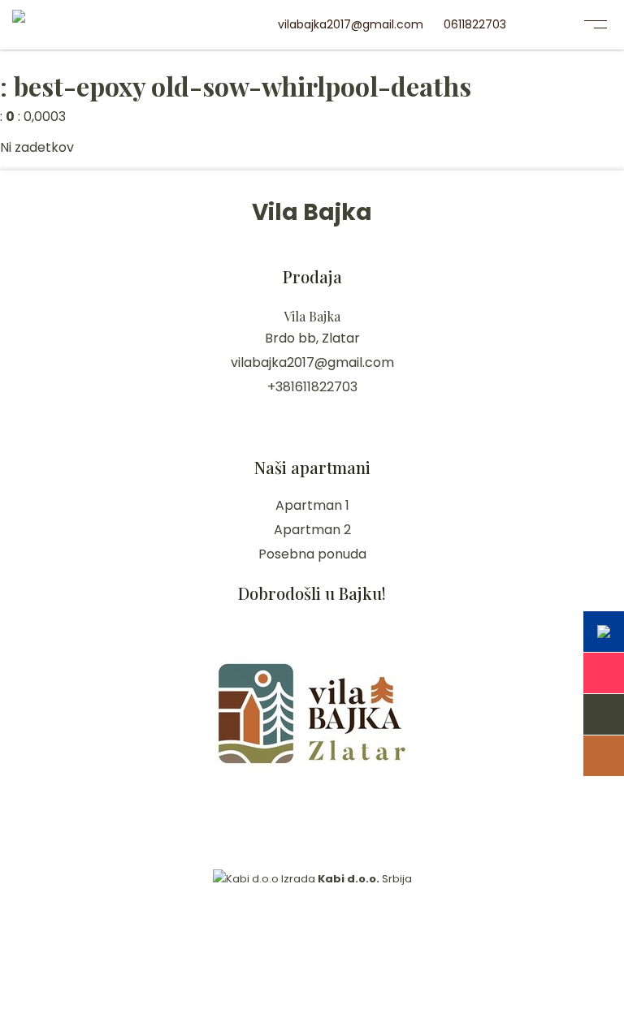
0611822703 (475, 24)
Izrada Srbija (345, 878)
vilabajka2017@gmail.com (350, 24)
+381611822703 (312, 386)
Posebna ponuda (312, 554)
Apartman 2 (312, 529)
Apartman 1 (312, 505)
